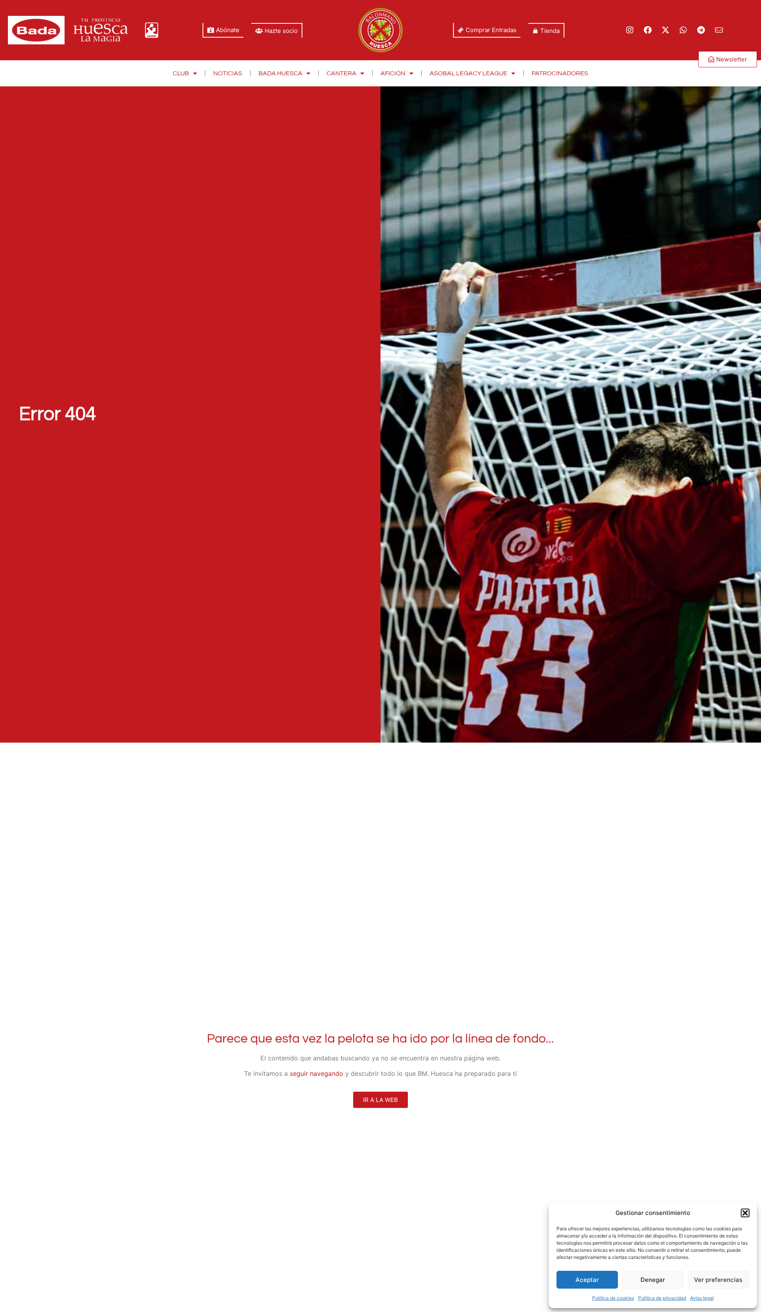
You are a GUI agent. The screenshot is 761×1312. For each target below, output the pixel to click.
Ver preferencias (718, 1279)
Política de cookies (613, 1298)
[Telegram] (701, 30)
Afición (392, 73)
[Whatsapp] (683, 30)
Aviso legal (702, 1298)
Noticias (227, 73)
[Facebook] (648, 30)
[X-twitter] (665, 30)
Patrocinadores (560, 73)
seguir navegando (316, 1073)
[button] (745, 1213)
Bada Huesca (280, 73)
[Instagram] (630, 30)
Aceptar (587, 1279)
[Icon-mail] (719, 30)
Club (181, 73)
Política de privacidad (662, 1298)
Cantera (341, 73)
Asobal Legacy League (468, 73)
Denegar (653, 1279)
